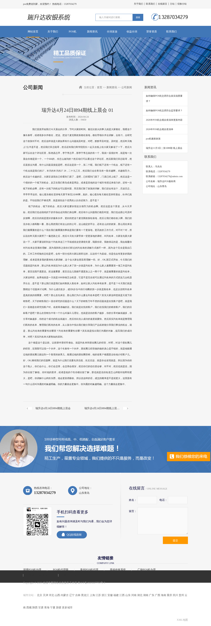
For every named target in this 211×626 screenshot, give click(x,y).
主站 (172, 4)
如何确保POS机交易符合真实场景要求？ (164, 98)
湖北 (139, 595)
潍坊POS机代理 (73, 575)
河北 (51, 595)
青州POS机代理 (89, 569)
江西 (122, 595)
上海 (92, 595)
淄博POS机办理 (32, 569)
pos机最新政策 (153, 138)
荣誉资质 (151, 31)
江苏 (98, 595)
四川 (175, 595)
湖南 (145, 595)
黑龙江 (85, 595)
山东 (128, 595)
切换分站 (182, 4)
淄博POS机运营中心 (40, 575)
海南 (163, 595)
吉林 (77, 595)
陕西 (35, 607)
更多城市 (67, 607)
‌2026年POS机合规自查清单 (159, 129)
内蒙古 (65, 595)
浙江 (104, 595)
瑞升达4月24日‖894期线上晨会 (53, 408)
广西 (157, 595)
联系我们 (150, 4)
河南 (133, 595)
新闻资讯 (92, 31)
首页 (99, 87)
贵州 (181, 595)
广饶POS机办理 (146, 569)
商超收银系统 (118, 569)
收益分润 (132, 31)
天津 (45, 595)
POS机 (72, 31)
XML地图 (182, 619)
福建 (116, 595)
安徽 (110, 595)
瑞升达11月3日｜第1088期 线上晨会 (164, 148)
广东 (151, 595)
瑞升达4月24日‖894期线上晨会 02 (102, 411)
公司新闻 (126, 87)
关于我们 (138, 4)
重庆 (169, 595)
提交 (175, 540)
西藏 (29, 607)
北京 (39, 595)
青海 (46, 607)
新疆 (58, 607)
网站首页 (33, 31)
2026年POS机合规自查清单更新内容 (164, 120)
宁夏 (52, 607)
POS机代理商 (60, 569)
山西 (57, 595)
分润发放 (112, 31)
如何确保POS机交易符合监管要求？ (164, 110)
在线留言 (162, 4)
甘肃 (41, 607)
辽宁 (72, 595)
